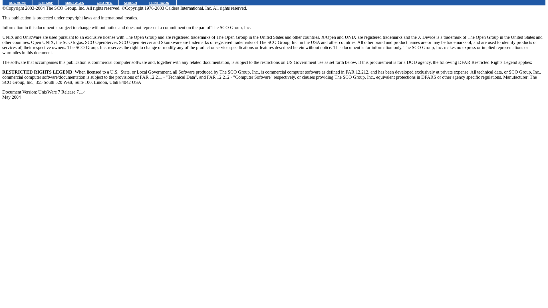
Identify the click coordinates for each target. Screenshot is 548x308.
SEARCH (130, 3)
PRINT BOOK (159, 3)
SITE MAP (46, 3)
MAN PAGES (74, 3)
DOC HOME (17, 3)
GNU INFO (104, 3)
